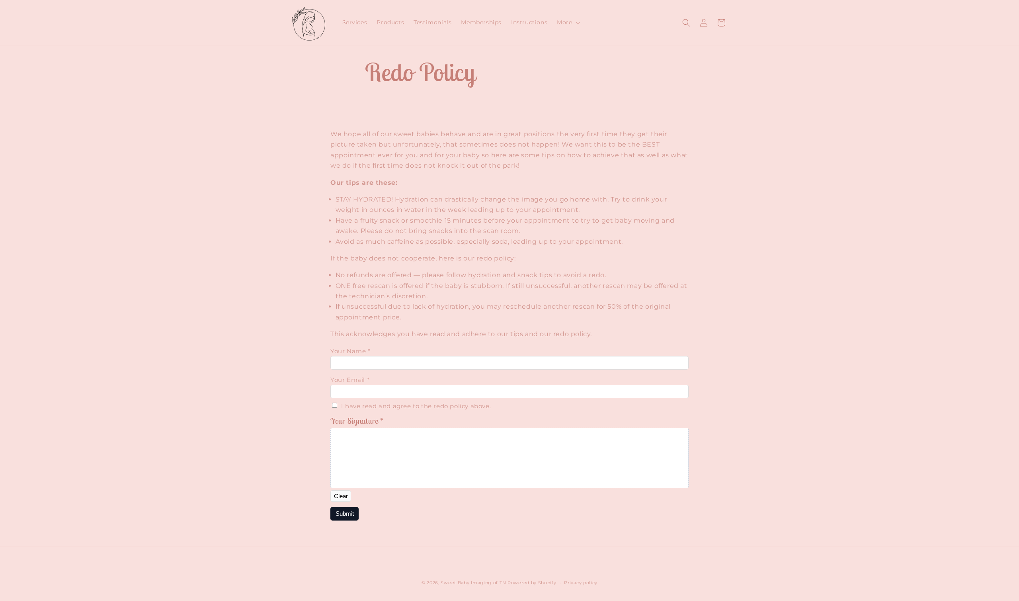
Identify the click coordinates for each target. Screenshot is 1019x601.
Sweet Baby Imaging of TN (473, 582)
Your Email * (349, 380)
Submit (345, 513)
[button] (567, 22)
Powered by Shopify (532, 582)
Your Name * (350, 351)
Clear (341, 496)
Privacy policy (580, 582)
